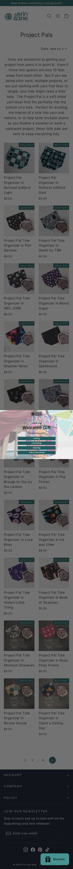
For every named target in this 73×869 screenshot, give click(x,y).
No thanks (36, 457)
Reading (36, 448)
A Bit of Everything (36, 452)
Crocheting (36, 443)
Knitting (36, 438)
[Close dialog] (71, 412)
